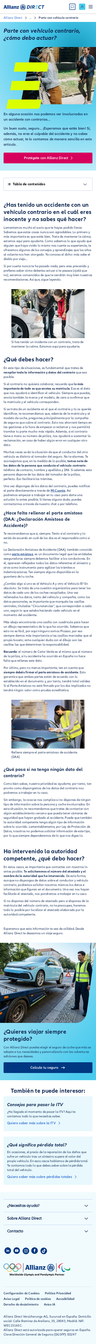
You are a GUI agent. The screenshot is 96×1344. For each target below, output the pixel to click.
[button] (86, 1205)
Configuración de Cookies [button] (22, 1293)
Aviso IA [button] (49, 1304)
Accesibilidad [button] (65, 1299)
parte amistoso (22, 554)
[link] (82, 7)
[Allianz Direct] (24, 6)
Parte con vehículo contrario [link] (58, 18)
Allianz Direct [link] (13, 18)
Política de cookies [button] (38, 1299)
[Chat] (72, 7)
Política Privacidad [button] (58, 1293)
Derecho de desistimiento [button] (21, 1304)
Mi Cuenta (58, 491)
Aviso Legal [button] (12, 1299)
